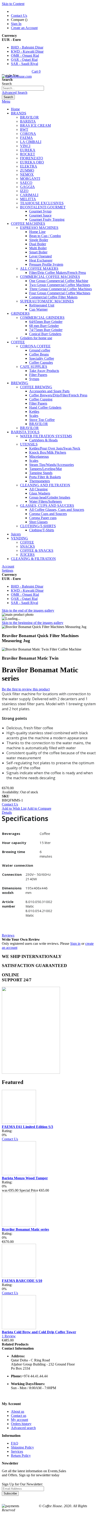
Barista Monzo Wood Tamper (25, 1178)
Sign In (16, 24)
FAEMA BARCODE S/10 (22, 1281)
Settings (7, 570)
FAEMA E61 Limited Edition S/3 (27, 1127)
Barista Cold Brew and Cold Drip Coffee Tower (39, 1332)
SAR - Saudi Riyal (24, 64)
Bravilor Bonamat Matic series (25, 1229)
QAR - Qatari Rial (24, 60)
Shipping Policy (22, 1447)
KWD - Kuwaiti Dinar (27, 51)
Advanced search (23, 1428)
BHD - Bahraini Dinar (27, 47)
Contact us (18, 1416)
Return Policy (21, 1455)
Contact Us (19, 15)
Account (8, 566)
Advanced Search (14, 92)
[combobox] (23, 88)
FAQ (14, 1443)
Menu (6, 101)
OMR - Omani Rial (25, 55)
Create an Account (24, 28)
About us (17, 1411)
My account (19, 1420)
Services (17, 1451)
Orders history (21, 1424)
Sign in (75, 943)
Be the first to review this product (26, 689)
